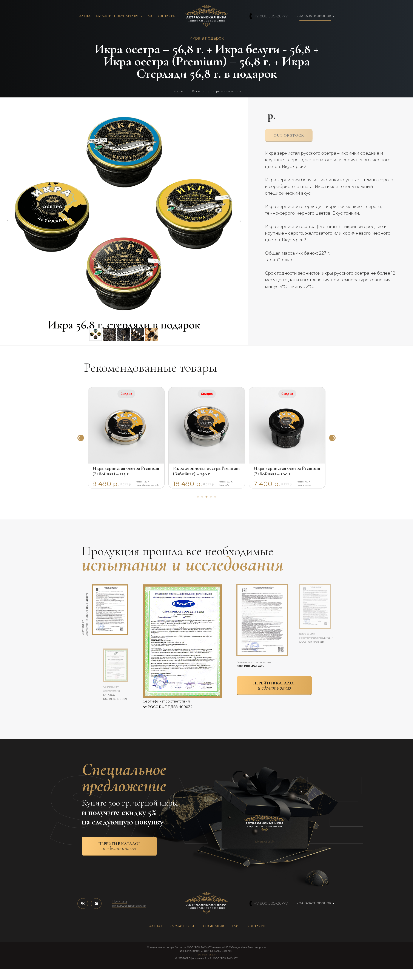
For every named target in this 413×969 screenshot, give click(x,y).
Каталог (103, 16)
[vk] (82, 903)
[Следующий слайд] (240, 221)
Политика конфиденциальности (129, 903)
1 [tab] (199, 498)
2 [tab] (203, 498)
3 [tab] (207, 498)
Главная (84, 16)
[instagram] (96, 903)
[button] (315, 16)
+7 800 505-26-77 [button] (271, 16)
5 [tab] (216, 498)
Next (332, 438)
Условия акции (207, 954)
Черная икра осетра (227, 91)
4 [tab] (212, 498)
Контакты (166, 16)
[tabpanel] (126, 437)
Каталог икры (182, 926)
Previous (80, 438)
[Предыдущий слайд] (7, 221)
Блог (149, 16)
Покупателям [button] (126, 16)
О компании (213, 926)
